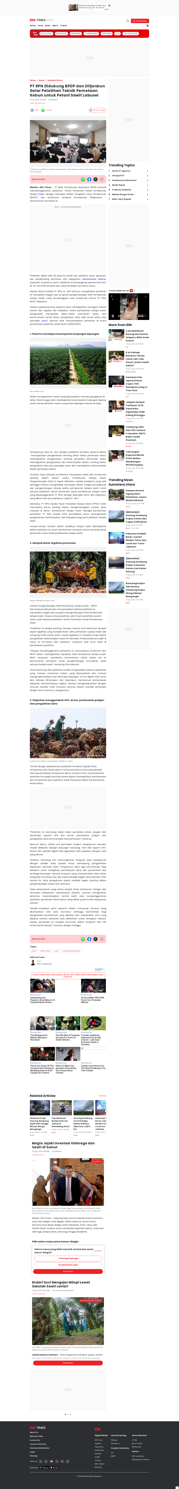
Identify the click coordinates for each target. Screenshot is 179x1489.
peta (44, 320)
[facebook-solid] (89, 179)
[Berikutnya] (106, 1083)
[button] (68, 1231)
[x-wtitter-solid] (95, 179)
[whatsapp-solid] (83, 179)
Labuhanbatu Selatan (94, 279)
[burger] (147, 25)
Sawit (41, 194)
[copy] (102, 179)
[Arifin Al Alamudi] (33, 962)
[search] (127, 20)
